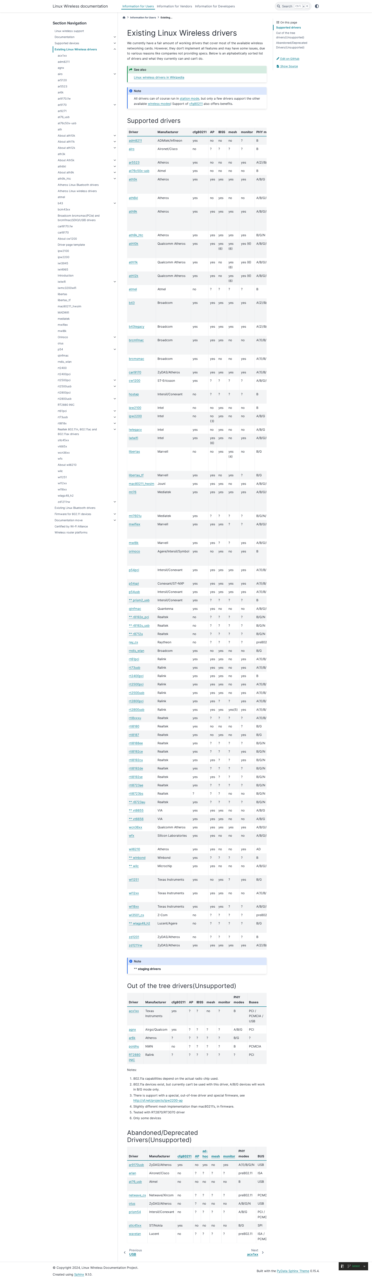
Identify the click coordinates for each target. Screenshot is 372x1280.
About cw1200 (67, 238)
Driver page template (71, 244)
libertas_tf (64, 300)
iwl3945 (63, 263)
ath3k (61, 154)
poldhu (134, 1046)
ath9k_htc (64, 178)
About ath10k (66, 135)
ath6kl (62, 166)
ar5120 (62, 80)
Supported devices (67, 43)
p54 (60, 349)
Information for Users (138, 6)
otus (61, 343)
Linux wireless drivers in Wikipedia (159, 77)
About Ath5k (66, 160)
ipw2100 (63, 250)
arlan (132, 1173)
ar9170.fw (64, 98)
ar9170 (62, 104)
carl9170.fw (65, 226)
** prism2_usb (139, 600)
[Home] (124, 18)
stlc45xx (63, 440)
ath (60, 129)
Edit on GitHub (289, 58)
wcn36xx (64, 452)
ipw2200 (63, 257)
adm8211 (64, 61)
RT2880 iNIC (66, 404)
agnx (61, 67)
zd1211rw (64, 501)
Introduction (65, 275)
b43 (60, 203)
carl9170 (63, 232)
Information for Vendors (174, 6)
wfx (60, 458)
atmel (61, 197)
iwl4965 (63, 269)
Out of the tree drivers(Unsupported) (290, 35)
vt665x (62, 446)
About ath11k (66, 141)
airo (60, 74)
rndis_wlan (64, 361)
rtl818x (62, 423)
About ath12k (66, 147)
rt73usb (63, 417)
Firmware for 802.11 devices (73, 514)
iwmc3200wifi (67, 287)
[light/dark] (316, 6)
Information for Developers (215, 6)
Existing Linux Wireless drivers (76, 49)
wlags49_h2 (66, 495)
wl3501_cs (136, 915)
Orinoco (63, 337)
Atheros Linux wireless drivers (77, 191)
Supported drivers (288, 27)
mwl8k (62, 330)
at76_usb (64, 117)
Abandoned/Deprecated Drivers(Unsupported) (291, 45)
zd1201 (134, 937)
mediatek (64, 318)
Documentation (64, 37)
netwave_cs (137, 1195)
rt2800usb (64, 398)
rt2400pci (64, 374)
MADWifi (63, 312)
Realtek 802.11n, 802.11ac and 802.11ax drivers (77, 432)
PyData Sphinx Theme (293, 1271)
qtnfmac (63, 355)
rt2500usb (64, 386)
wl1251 (62, 477)
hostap (134, 394)
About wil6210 (67, 464)
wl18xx (62, 489)
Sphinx (79, 1274)
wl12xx (62, 483)
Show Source (289, 66)
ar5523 (62, 86)
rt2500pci (64, 380)
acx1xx (62, 55)
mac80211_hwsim (69, 306)
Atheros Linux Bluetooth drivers (78, 184)
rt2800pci (64, 392)
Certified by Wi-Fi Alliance (71, 526)
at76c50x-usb (67, 123)
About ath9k (66, 172)
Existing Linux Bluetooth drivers (75, 507)
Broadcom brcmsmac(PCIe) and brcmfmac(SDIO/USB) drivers (79, 218)
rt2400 (62, 368)
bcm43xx (64, 209)
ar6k (61, 92)
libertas (62, 294)
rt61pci (62, 411)
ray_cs (133, 642)
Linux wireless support (69, 31)
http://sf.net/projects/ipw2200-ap (158, 1100)
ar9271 (62, 111)
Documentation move (69, 520)
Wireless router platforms (71, 532)
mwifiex (63, 324)
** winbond (137, 858)
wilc (60, 471)
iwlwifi (62, 281)
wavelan (135, 1234)
